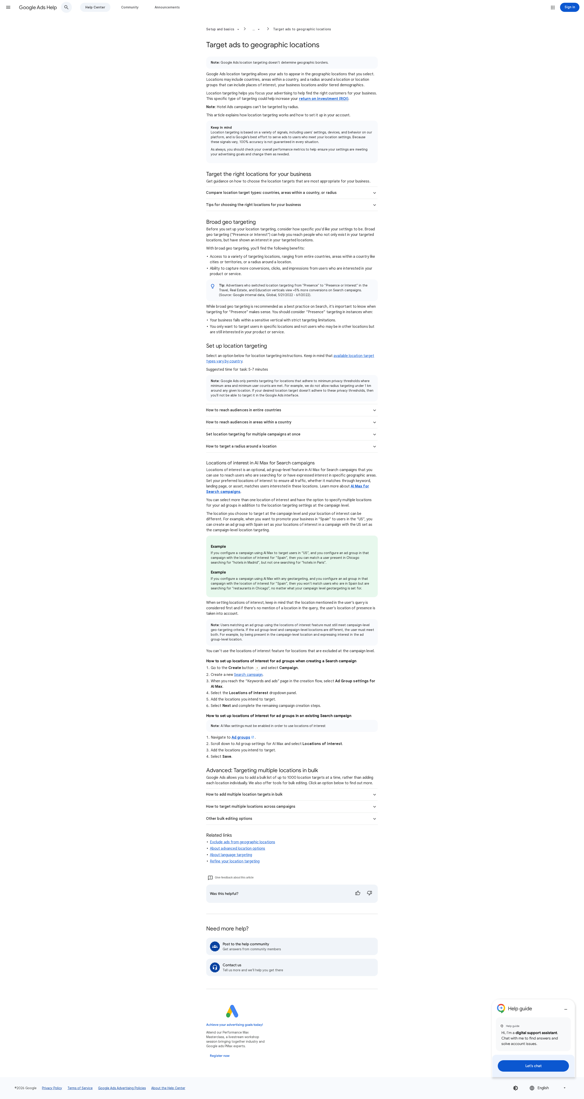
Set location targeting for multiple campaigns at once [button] (253, 434)
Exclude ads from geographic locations (242, 842)
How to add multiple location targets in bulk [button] (244, 794)
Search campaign (248, 674)
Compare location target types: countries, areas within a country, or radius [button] (271, 192)
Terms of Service (80, 1088)
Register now (219, 1056)
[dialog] (533, 1038)
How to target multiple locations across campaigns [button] (250, 806)
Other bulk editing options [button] (229, 818)
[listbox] (548, 1088)
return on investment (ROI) (323, 98)
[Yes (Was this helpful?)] (357, 893)
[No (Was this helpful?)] (369, 893)
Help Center (95, 7)
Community (130, 7)
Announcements (167, 7)
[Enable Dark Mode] (515, 1088)
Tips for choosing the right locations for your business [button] (253, 205)
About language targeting (231, 855)
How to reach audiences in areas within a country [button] (249, 422)
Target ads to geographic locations (302, 29)
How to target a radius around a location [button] (241, 446)
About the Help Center (168, 1088)
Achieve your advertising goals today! (234, 1025)
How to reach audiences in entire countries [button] (243, 410)
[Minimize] (566, 1008)
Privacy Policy (52, 1088)
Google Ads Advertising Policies (122, 1088)
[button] (8, 7)
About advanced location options (237, 848)
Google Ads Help (38, 7)
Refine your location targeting (235, 861)
